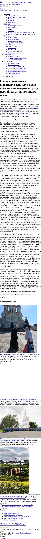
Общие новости (13, 37)
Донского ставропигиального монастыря (19, 109)
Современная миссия (14, 53)
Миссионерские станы (15, 51)
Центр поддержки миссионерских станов (21, 34)
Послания (11, 20)
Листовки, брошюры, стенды (13, 518)
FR (16, 4)
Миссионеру (8, 61)
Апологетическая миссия (16, 66)
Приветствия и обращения (16, 17)
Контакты (11, 31)
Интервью (11, 19)
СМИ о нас (11, 44)
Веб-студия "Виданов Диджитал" (23, 533)
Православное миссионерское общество (21, 32)
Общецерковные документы (17, 58)
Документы (7, 54)
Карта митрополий (14, 73)
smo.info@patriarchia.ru (7, 4)
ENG (18, 4)
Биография (11, 15)
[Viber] (7, 7)
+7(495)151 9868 (20, 525)
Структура (11, 29)
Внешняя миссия (13, 65)
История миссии (13, 49)
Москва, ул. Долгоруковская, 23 (10, 2)
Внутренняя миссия (14, 63)
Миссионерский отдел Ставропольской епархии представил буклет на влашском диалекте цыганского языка (20, 496)
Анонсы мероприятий (15, 41)
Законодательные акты (15, 60)
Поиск (2, 9)
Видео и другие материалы (16, 70)
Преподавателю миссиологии (17, 71)
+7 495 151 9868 (26, 2)
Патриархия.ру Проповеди (22, 294)
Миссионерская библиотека (17, 68)
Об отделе (7, 24)
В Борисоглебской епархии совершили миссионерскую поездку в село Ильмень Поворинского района (18, 400)
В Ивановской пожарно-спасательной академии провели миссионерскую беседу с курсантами (18, 439)
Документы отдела (14, 56)
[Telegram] (1, 7)
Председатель (12, 27)
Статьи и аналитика (10, 46)
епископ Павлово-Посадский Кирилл (17, 113)
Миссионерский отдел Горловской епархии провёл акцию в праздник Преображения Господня (19, 355)
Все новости (8, 36)
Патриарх (7, 14)
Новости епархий (13, 39)
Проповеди (11, 22)
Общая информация (14, 26)
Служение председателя (15, 43)
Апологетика (12, 48)
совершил (23, 106)
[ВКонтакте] (4, 7)
